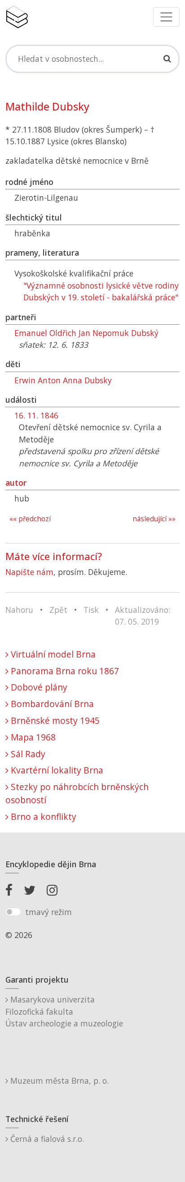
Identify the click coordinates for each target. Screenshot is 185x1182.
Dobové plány (38, 687)
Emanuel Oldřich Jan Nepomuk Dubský (86, 332)
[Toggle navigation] (166, 17)
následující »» (154, 519)
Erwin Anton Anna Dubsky (63, 380)
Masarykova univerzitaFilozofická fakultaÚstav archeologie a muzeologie (64, 1011)
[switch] (13, 912)
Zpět (58, 609)
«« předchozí (30, 519)
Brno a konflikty (42, 816)
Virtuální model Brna (52, 654)
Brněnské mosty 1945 (54, 720)
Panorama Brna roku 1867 (64, 671)
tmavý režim (48, 911)
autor (15, 482)
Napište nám (29, 571)
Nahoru (19, 609)
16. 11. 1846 (36, 415)
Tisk (91, 609)
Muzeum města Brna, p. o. (58, 1080)
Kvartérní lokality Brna (56, 770)
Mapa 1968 (32, 737)
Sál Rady (27, 754)
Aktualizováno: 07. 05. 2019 (142, 615)
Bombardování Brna (51, 704)
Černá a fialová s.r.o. (46, 1138)
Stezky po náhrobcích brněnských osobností (77, 793)
